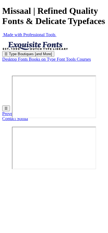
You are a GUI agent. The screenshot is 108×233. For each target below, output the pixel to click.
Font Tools (67, 59)
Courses (84, 59)
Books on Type (43, 59)
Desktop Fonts (15, 59)
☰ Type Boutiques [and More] (28, 54)
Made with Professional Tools (29, 34)
